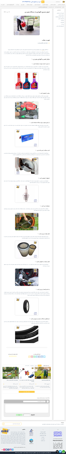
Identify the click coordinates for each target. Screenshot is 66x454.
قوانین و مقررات (42, 431)
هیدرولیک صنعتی (37, 4)
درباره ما (43, 437)
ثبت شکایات (43, 440)
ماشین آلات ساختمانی (60, 13)
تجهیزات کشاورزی (45, 4)
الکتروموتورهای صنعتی (10, 4)
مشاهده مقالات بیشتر (26, 391)
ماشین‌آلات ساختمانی (61, 4)
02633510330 (58, 432)
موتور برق (22, 4)
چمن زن (43, 49)
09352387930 (57, 434)
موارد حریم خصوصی (43, 435)
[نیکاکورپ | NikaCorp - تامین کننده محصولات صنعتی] (64, 1)
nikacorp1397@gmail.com (58, 440)
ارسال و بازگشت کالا (43, 433)
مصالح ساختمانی (53, 4)
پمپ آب (17, 4)
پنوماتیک (62, 20)
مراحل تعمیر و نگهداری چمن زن (43, 43)
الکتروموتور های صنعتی (60, 26)
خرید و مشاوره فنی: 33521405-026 (31, 1)
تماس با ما (2, 4)
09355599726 (58, 436)
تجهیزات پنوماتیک (29, 4)
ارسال (19, 414)
